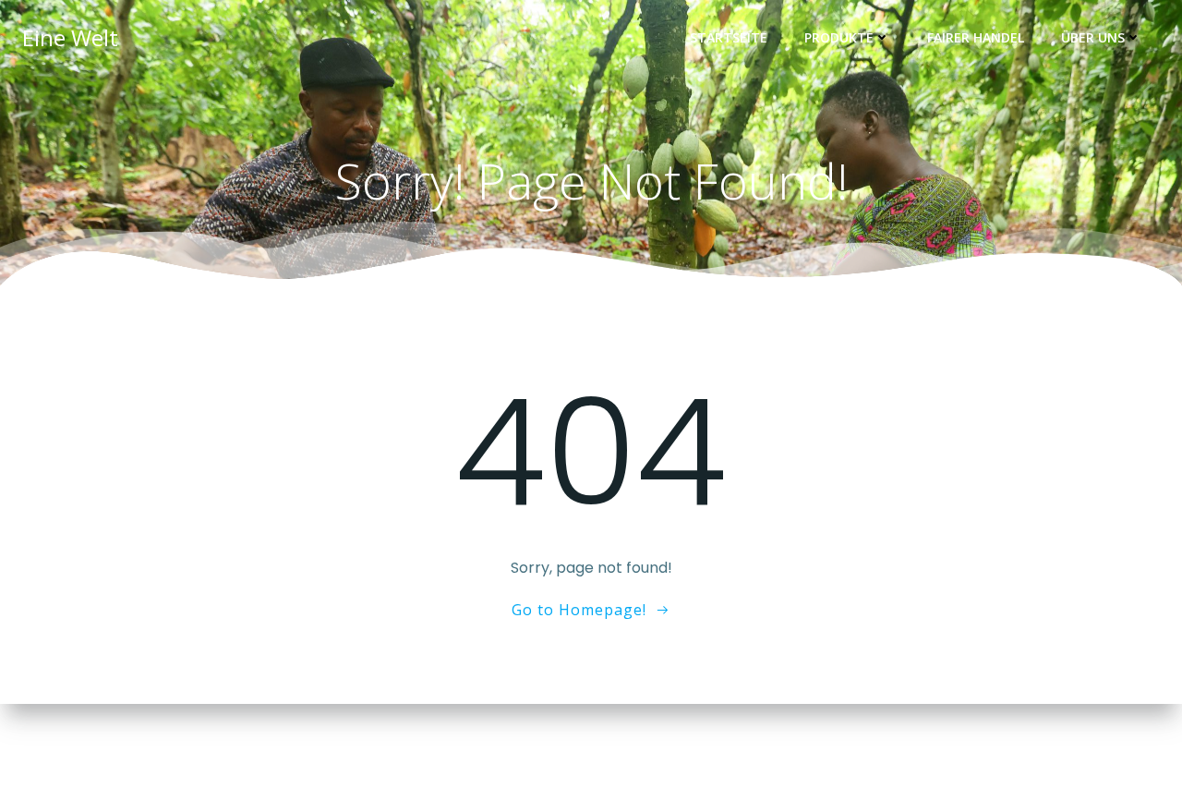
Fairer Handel (975, 37)
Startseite (728, 37)
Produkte (839, 37)
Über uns (1093, 37)
